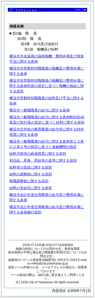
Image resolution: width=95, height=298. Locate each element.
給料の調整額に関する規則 (30, 174)
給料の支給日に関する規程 (30, 188)
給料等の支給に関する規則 (30, 167)
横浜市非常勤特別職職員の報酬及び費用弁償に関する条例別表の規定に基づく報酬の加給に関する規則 (46, 85)
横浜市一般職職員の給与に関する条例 (39, 110)
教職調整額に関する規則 (28, 181)
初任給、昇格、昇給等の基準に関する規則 (43, 160)
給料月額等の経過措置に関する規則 (37, 154)
